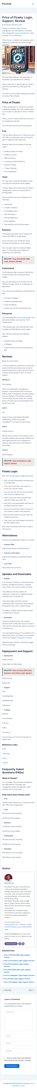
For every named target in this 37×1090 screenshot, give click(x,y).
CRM (16, 31)
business (24, 28)
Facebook (22, 924)
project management (22, 33)
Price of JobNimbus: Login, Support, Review (19, 975)
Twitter (29, 924)
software (8, 40)
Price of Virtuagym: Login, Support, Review (19, 982)
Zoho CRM (7, 564)
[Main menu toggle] (33, 4)
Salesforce (8, 553)
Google (9, 494)
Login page (6, 753)
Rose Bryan (9, 883)
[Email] (23, 943)
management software (24, 638)
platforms (21, 585)
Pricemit (6, 3)
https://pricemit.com (11, 924)
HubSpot (7, 544)
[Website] (19, 943)
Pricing (4, 758)
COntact (5, 763)
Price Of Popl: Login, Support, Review (17, 979)
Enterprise (24, 317)
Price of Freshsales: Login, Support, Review (19, 961)
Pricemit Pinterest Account (13, 927)
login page (15, 476)
